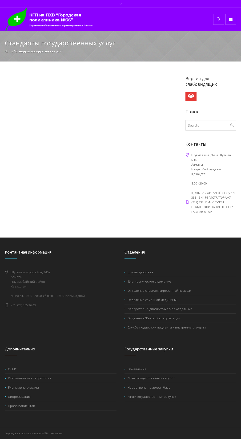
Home (9, 51)
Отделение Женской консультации (154, 318)
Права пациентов (21, 406)
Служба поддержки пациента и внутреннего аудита (167, 327)
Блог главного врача (23, 387)
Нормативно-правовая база (149, 387)
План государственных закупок (151, 378)
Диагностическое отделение (149, 281)
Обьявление (137, 369)
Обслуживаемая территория (29, 378)
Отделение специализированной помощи (159, 290)
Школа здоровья (140, 272)
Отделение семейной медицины (152, 300)
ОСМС (12, 369)
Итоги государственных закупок (152, 396)
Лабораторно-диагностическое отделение (160, 309)
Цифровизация (19, 396)
